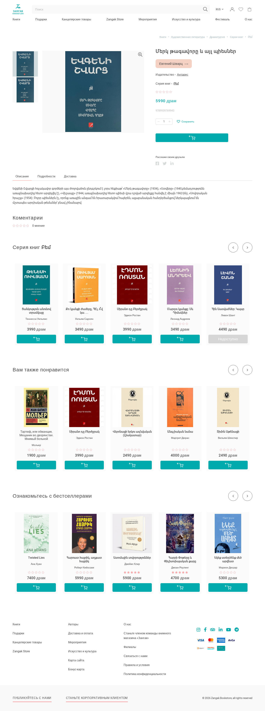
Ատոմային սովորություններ (132, 557)
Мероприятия (148, 19)
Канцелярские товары (76, 19)
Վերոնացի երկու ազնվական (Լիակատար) (132, 433)
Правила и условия (137, 665)
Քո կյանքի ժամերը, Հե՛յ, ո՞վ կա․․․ (84, 310)
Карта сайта (76, 660)
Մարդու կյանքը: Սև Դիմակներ (180, 310)
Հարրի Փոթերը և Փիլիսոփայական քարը (180, 559)
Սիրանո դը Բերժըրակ (132, 309)
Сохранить (188, 121)
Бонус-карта (76, 669)
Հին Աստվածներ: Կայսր (228, 309)
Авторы (73, 624)
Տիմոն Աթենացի (228, 431)
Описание (22, 176)
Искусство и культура (186, 19)
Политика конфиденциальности (145, 674)
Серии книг (236, 36)
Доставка (70, 176)
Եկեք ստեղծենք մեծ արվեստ (228, 559)
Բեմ (250, 36)
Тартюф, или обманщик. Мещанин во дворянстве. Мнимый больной (36, 435)
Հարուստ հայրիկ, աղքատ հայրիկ (84, 559)
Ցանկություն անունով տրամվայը (36, 310)
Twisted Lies (36, 557)
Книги (16, 19)
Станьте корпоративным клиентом (97, 698)
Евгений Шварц (171, 64)
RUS (218, 9)
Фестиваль (222, 19)
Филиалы (130, 647)
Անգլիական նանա (180, 431)
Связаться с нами (135, 656)
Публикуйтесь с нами (32, 698)
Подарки (41, 19)
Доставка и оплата (80, 633)
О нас (248, 19)
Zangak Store (114, 19)
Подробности (46, 176)
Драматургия (217, 36)
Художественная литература (188, 36)
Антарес (182, 74)
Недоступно (228, 339)
